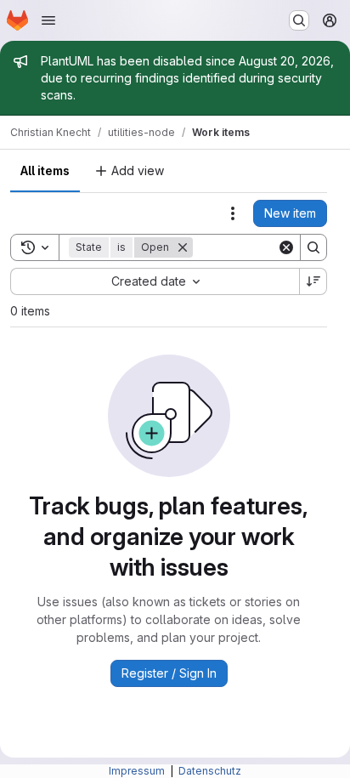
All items (45, 170)
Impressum (138, 770)
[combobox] (154, 281)
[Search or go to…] (299, 20)
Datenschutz (209, 770)
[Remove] (182, 247)
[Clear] (286, 247)
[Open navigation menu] (48, 20)
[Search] (313, 247)
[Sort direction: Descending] (313, 281)
